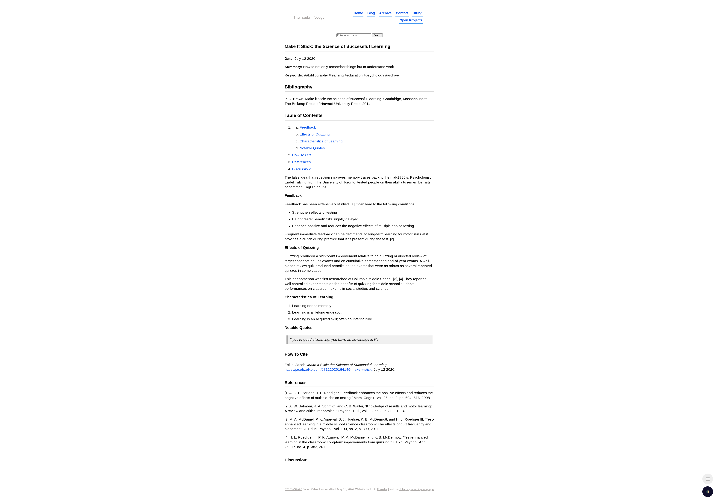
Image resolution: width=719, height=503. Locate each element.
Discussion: (301, 169)
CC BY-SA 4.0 (293, 489)
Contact (402, 13)
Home (358, 13)
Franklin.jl (383, 489)
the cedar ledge (309, 17)
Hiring (417, 13)
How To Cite (302, 155)
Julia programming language (416, 489)
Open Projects (411, 20)
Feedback (308, 127)
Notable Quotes (312, 148)
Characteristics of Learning (321, 141)
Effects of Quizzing (315, 134)
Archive (385, 13)
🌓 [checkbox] (707, 491)
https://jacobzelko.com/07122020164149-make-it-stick (328, 369)
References (301, 162)
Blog (371, 13)
